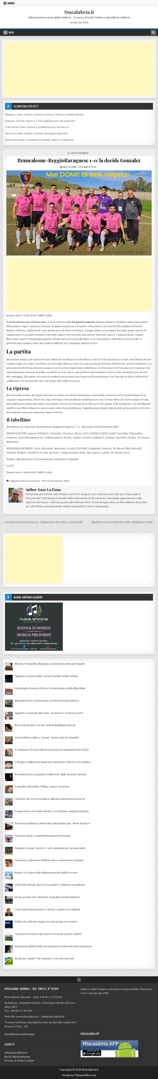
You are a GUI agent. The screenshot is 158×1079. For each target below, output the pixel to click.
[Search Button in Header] (153, 32)
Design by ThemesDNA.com (79, 1075)
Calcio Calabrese (80, 153)
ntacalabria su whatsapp (19, 1034)
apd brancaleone (29, 480)
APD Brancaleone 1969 (55, 480)
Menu (11, 3)
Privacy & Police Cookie (19, 1060)
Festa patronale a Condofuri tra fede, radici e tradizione (39, 139)
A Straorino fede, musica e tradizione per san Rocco (37, 127)
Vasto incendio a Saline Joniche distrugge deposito (36, 133)
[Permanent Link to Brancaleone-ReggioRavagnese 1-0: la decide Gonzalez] (79, 213)
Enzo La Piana (69, 166)
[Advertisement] (79, 69)
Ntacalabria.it (79, 12)
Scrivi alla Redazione (17, 1056)
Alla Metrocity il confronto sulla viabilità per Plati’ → (123, 522)
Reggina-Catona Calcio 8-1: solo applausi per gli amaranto (40, 120)
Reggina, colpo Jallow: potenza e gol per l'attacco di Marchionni (44, 114)
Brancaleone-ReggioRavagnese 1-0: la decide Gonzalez (79, 160)
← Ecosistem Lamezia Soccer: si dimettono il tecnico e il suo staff (42, 522)
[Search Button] (79, 979)
